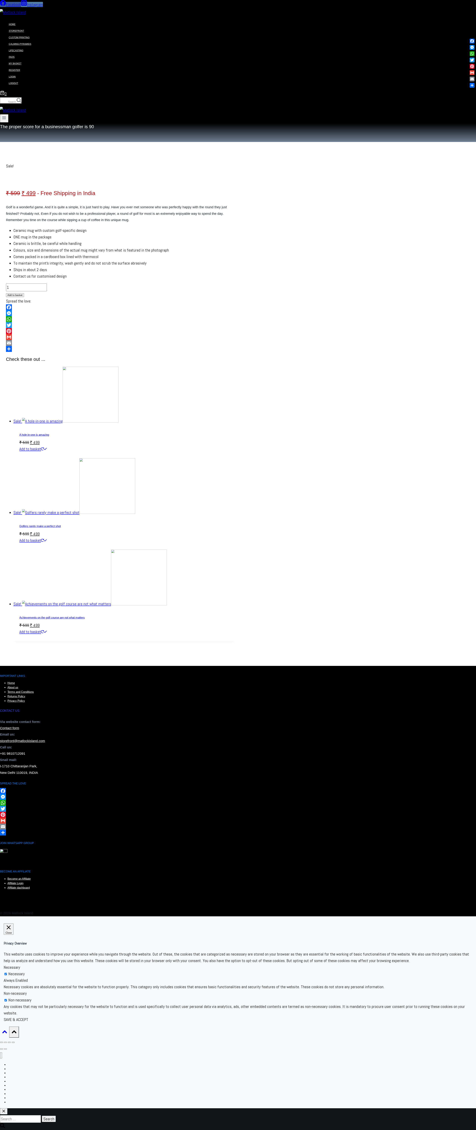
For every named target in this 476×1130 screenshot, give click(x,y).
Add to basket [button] (30, 448)
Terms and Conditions (20, 691)
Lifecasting (16, 50)
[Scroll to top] (4, 1032)
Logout (13, 83)
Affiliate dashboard (18, 887)
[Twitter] (121, 325)
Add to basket (14, 295)
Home (12, 24)
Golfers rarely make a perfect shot (40, 526)
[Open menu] (4, 118)
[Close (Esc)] (13, 1042)
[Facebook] (121, 307)
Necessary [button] (12, 967)
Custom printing (19, 37)
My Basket (15, 63)
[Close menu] (1, 1055)
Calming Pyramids (20, 44)
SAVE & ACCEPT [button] (16, 1019)
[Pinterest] (121, 331)
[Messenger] (121, 313)
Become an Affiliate (19, 878)
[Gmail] (121, 337)
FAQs (12, 57)
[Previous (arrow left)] (1, 1049)
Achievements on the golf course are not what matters (52, 617)
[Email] (121, 343)
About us (12, 687)
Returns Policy (16, 696)
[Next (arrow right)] (5, 1049)
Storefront (16, 31)
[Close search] (3, 1111)
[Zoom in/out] (1, 1042)
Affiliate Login (15, 883)
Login (12, 76)
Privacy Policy (16, 700)
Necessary (16, 973)
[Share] (121, 349)
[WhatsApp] (121, 319)
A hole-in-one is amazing (34, 434)
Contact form (9, 728)
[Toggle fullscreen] (5, 1042)
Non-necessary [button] (15, 993)
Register (14, 70)
